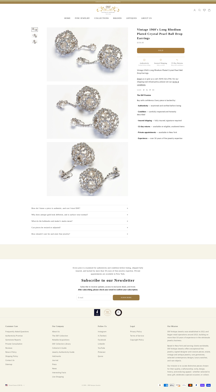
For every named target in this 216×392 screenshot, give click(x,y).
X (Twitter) (102, 336)
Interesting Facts (59, 373)
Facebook (102, 340)
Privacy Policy (136, 332)
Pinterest (101, 352)
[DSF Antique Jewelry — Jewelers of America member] (97, 312)
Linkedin (101, 344)
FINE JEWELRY (82, 18)
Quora (100, 356)
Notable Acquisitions (60, 340)
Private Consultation (13, 344)
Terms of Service (137, 336)
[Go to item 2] (35, 36)
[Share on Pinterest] (150, 90)
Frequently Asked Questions (17, 332)
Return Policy (11, 352)
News (54, 368)
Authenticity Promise (14, 336)
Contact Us (9, 360)
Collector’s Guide (59, 348)
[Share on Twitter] (147, 90)
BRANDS (117, 18)
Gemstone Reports (13, 340)
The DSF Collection (60, 336)
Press (54, 364)
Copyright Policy (137, 340)
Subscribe (126, 297)
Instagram (102, 332)
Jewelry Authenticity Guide (63, 352)
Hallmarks (56, 356)
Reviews (8, 348)
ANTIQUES (131, 18)
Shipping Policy (11, 356)
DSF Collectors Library (61, 344)
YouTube (101, 348)
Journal (55, 360)
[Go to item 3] (35, 42)
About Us (56, 332)
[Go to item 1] (35, 29)
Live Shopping (58, 377)
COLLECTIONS (101, 18)
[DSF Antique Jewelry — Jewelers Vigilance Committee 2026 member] (107, 312)
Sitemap (8, 364)
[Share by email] (153, 90)
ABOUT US (146, 18)
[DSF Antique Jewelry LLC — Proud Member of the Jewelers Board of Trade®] (118, 312)
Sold (160, 50)
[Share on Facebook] (144, 90)
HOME (67, 18)
